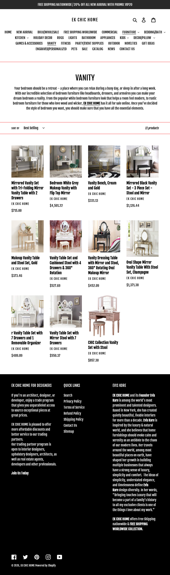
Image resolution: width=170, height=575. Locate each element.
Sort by (15, 128)
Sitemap (69, 431)
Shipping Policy (73, 419)
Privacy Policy (72, 401)
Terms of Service (74, 407)
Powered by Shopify (45, 565)
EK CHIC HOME (85, 19)
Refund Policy (72, 413)
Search (68, 395)
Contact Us (70, 425)
